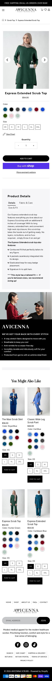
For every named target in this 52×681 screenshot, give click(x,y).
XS (5, 126)
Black (11, 109)
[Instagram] (26, 645)
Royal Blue (42, 109)
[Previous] (7, 60)
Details (11, 202)
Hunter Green (5, 115)
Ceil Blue (30, 109)
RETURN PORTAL (22, 657)
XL (31, 126)
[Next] (44, 60)
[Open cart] (42, 10)
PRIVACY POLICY (26, 660)
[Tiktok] (34, 645)
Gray (17, 109)
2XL (19, 461)
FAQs (35, 602)
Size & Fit (13, 207)
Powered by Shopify (39, 671)
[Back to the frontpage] (3, 20)
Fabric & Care (26, 202)
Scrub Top (11, 20)
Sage (17, 115)
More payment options (26, 172)
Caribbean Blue (5, 109)
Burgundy (36, 109)
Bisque (11, 115)
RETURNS (8, 657)
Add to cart (9, 470)
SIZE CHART (20, 653)
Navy (23, 109)
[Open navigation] (3, 10)
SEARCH (10, 653)
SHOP (16, 602)
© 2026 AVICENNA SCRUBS (16, 671)
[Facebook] (18, 645)
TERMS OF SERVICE (39, 657)
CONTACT (44, 602)
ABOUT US (25, 602)
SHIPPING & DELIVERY (36, 653)
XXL (38, 126)
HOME (8, 602)
